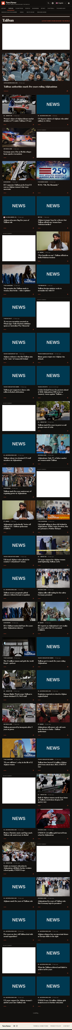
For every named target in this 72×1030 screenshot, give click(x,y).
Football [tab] (51, 8)
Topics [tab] (10, 8)
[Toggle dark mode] (68, 3)
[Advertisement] (36, 37)
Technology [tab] (61, 8)
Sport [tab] (43, 8)
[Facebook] (14, 1026)
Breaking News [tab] (41, 12)
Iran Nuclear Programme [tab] (9, 12)
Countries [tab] (19, 8)
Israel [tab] (22, 12)
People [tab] (27, 8)
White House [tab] (30, 12)
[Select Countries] (52, 3)
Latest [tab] (3, 8)
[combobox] (61, 3)
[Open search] (48, 3)
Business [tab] (35, 8)
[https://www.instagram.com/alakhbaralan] (17, 1026)
